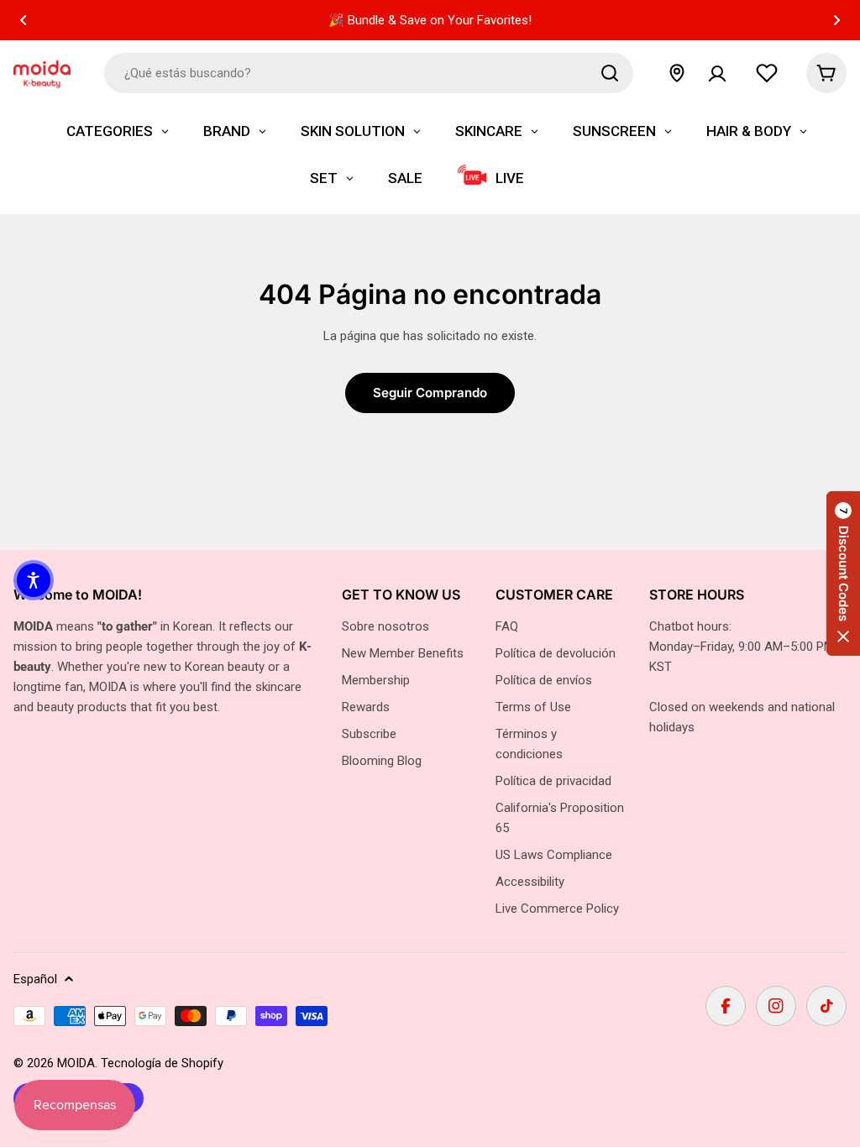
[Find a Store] (677, 73)
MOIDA (76, 1063)
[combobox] (368, 73)
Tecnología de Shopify (162, 1063)
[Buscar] (610, 73)
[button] (23, 20)
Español (35, 979)
